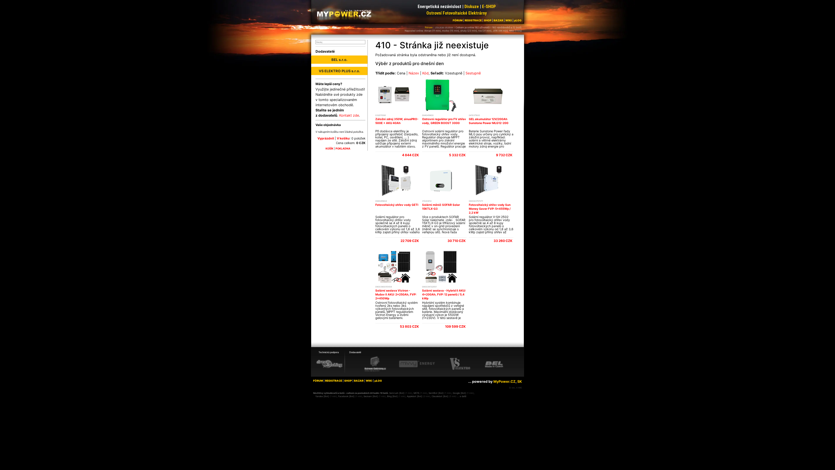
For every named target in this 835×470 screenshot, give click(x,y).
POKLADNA (343, 148)
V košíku (343, 138)
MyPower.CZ (504, 381)
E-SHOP (489, 6)
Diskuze (471, 6)
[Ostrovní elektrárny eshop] (375, 364)
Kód (425, 73)
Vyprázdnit (325, 138)
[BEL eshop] (494, 364)
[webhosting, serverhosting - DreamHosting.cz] (329, 363)
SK (519, 381)
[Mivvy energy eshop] (417, 363)
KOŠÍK (329, 148)
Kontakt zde (349, 115)
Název (414, 73)
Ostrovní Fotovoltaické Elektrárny (456, 13)
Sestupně (473, 73)
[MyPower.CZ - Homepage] (346, 13)
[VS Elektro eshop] (460, 364)
